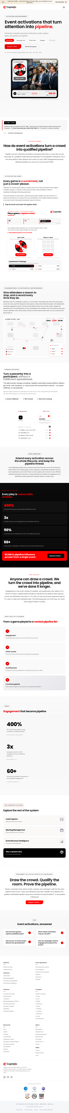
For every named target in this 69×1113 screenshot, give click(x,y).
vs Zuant (38, 1016)
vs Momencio (39, 1013)
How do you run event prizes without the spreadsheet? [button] (18, 942)
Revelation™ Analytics (8, 1006)
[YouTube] (8, 1077)
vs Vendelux (39, 1011)
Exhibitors (38, 974)
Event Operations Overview (42, 967)
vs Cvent (38, 996)
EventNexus (6, 1008)
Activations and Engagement (10, 980)
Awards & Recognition (41, 1034)
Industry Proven (39, 1031)
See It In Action (59, 2)
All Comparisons (40, 1018)
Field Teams (38, 977)
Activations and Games (9, 1003)
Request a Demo (40, 1052)
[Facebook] (11, 1077)
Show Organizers (40, 969)
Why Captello (39, 1029)
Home (4, 133)
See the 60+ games (31, 46)
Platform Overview (8, 967)
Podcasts (5, 1034)
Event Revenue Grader (8, 1044)
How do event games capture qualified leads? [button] (18, 933)
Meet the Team (39, 1036)
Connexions (6, 998)
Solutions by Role (7, 969)
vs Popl (37, 998)
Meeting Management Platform (11, 1001)
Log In (37, 1055)
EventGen (38, 979)
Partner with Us (39, 1041)
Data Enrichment (7, 996)
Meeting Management (8, 978)
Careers (37, 1044)
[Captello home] (9, 7)
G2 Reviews (6, 1051)
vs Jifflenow (39, 1008)
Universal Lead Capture (9, 994)
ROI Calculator (6, 1046)
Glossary (5, 1049)
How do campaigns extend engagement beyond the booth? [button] (50, 943)
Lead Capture (6, 975)
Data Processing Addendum (46, 1109)
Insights (5, 1031)
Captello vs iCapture (41, 994)
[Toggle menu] (64, 7)
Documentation (7, 1036)
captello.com (50, 1104)
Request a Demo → (13, 46)
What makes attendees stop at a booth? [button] (50, 933)
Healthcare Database (8, 1011)
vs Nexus (38, 1006)
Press (4, 1029)
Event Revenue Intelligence (9, 983)
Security (36, 1109)
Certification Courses (8, 1039)
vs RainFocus (39, 1003)
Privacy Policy (19, 1109)
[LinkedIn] (4, 1077)
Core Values (38, 1039)
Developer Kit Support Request (11, 1041)
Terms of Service (28, 1109)
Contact (38, 1050)
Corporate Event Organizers (42, 972)
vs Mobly (38, 1001)
